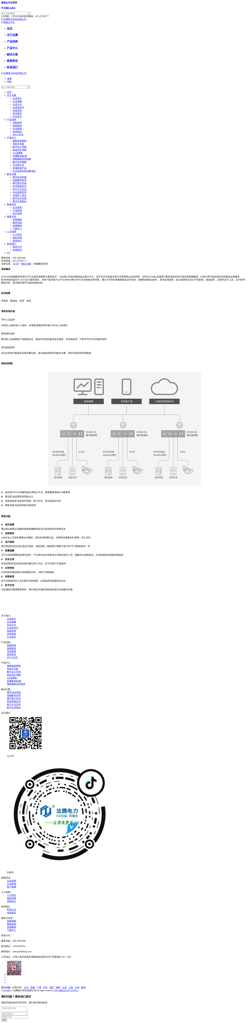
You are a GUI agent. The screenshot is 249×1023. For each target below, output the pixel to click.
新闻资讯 (12, 60)
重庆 (83, 987)
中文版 (4, 8)
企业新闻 (11, 881)
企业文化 (11, 625)
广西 (39, 987)
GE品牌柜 (12, 678)
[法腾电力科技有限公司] (14, 19)
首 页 (15, 264)
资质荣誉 (11, 634)
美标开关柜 (12, 669)
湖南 (58, 987)
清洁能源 (11, 651)
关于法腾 (12, 34)
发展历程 (11, 631)
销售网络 (11, 921)
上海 (70, 987)
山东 (64, 987)
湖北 (51, 987)
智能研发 (11, 645)
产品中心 (12, 47)
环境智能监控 (14, 701)
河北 (45, 987)
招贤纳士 (11, 901)
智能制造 (11, 648)
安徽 (32, 987)
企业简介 (11, 619)
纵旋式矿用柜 (14, 675)
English (11, 8)
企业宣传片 (12, 628)
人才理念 (11, 895)
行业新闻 (11, 884)
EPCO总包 (12, 657)
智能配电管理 (14, 695)
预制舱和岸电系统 (16, 684)
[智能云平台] (8, 22)
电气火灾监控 (14, 704)
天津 (77, 987)
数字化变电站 (14, 707)
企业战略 (11, 622)
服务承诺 (11, 924)
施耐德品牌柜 (14, 666)
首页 (9, 28)
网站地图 (5, 987)
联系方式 (11, 909)
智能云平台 (7, 2)
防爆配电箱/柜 (14, 681)
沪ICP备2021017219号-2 (66, 990)
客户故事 (11, 887)
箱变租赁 (11, 654)
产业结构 (12, 41)
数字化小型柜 (14, 672)
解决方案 (12, 54)
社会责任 (11, 637)
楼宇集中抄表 (14, 698)
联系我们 (12, 67)
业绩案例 (11, 927)
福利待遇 (11, 898)
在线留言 (11, 912)
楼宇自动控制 (14, 692)
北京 (26, 987)
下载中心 (11, 930)
